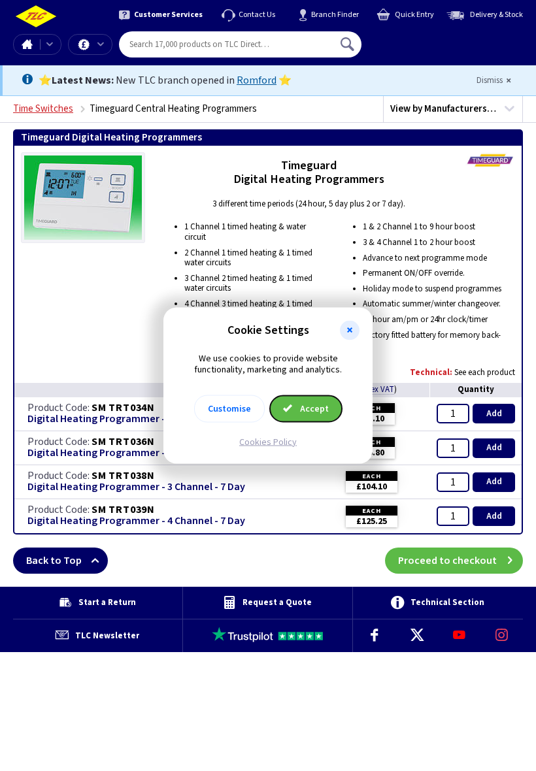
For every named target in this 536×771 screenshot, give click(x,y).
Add (494, 413)
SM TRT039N (123, 509)
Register (421, 49)
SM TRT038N (123, 475)
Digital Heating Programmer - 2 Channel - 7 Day (136, 453)
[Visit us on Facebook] (374, 635)
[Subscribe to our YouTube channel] (459, 635)
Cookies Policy (268, 441)
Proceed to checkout (447, 560)
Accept (313, 408)
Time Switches (43, 109)
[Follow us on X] (416, 635)
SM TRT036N (123, 442)
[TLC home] (36, 16)
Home (27, 44)
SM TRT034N (123, 408)
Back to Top (54, 560)
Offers (90, 44)
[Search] (348, 44)
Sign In (431, 39)
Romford (256, 80)
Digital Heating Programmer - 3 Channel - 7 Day (136, 487)
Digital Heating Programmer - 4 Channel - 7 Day (136, 521)
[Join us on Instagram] (501, 635)
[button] (350, 330)
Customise (229, 408)
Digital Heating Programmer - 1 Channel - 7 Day (136, 419)
